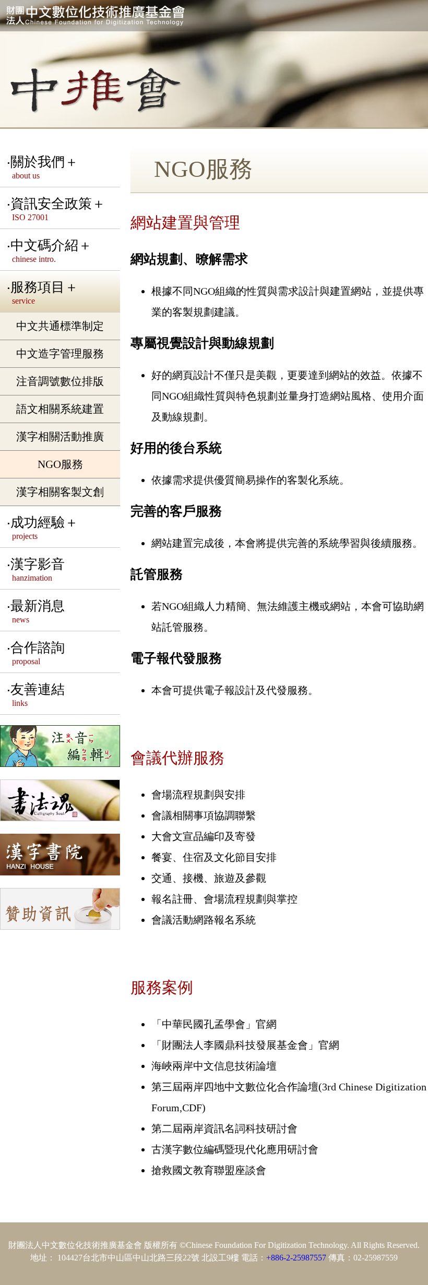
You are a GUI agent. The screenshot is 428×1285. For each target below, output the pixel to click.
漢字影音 (37, 569)
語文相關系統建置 (60, 409)
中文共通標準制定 (60, 326)
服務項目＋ (44, 292)
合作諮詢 (37, 653)
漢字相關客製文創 (60, 492)
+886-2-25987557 (296, 1257)
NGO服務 (60, 464)
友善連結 (37, 694)
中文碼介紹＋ (51, 250)
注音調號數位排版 (60, 381)
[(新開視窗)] (60, 747)
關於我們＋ (44, 167)
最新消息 (37, 611)
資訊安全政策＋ (57, 209)
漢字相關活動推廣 (60, 436)
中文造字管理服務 (60, 353)
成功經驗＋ (44, 528)
